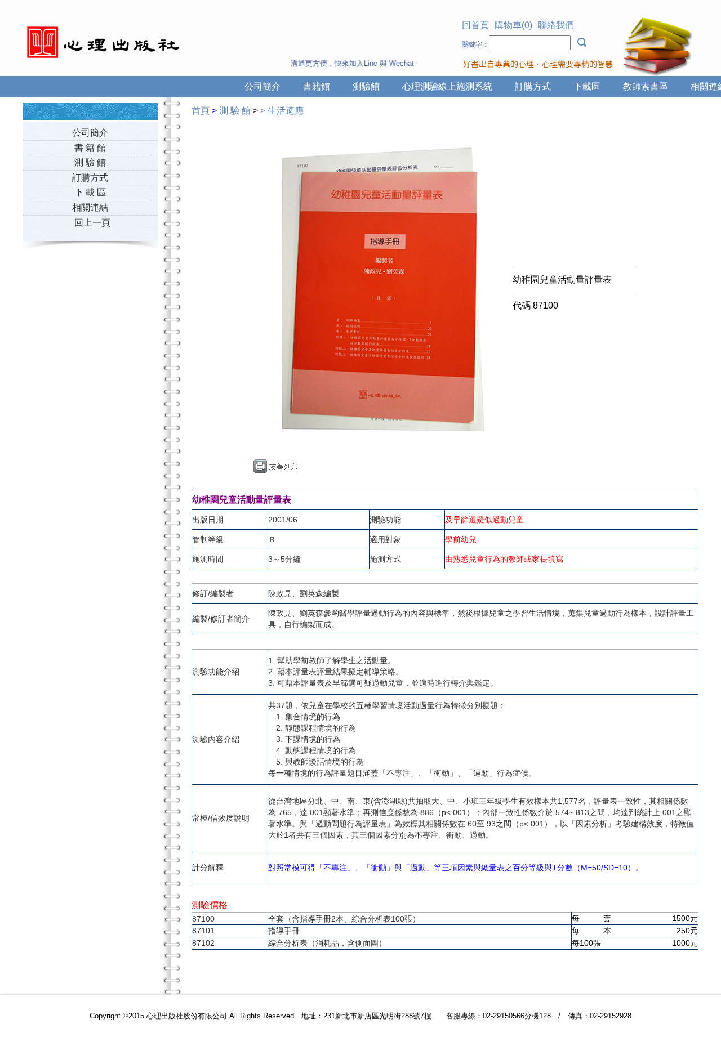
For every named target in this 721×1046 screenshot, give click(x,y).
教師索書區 (645, 86)
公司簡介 (262, 86)
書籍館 (316, 86)
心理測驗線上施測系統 (447, 86)
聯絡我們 (556, 25)
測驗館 (366, 86)
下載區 (586, 86)
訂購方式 (533, 86)
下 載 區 (90, 192)
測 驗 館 (90, 162)
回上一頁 (92, 222)
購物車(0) (513, 25)
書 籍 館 (90, 148)
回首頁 (475, 25)
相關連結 (90, 207)
